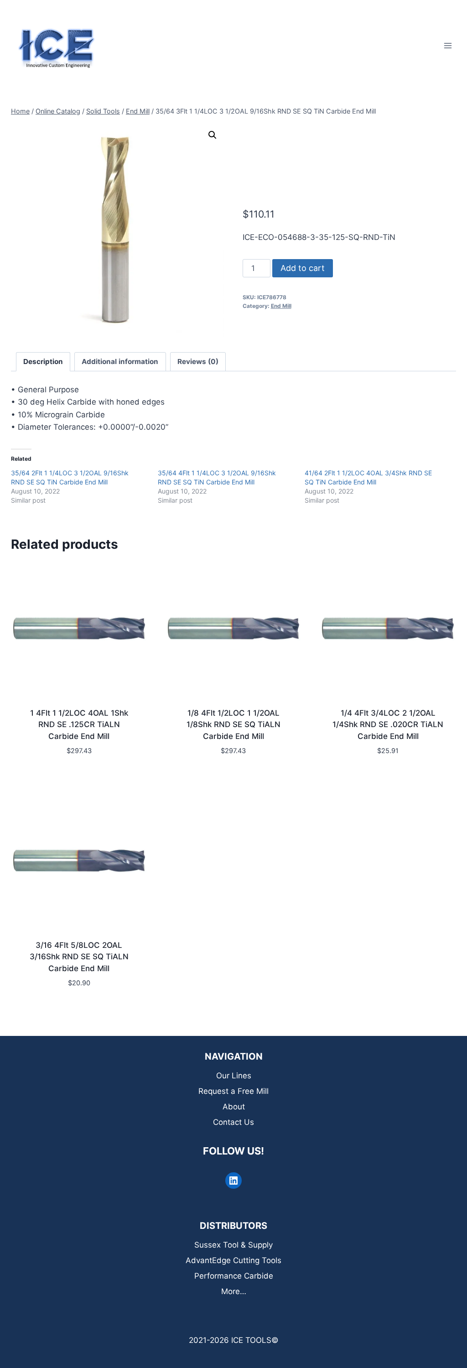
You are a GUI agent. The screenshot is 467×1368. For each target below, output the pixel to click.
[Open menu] (447, 45)
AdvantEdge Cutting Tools (233, 1260)
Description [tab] (43, 361)
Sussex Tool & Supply (233, 1244)
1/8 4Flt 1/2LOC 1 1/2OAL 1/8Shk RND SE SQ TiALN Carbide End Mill (233, 724)
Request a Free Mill (233, 1091)
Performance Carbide (233, 1275)
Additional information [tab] (120, 361)
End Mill (281, 305)
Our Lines (233, 1075)
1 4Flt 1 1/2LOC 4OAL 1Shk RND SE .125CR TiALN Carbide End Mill (79, 724)
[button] (212, 135)
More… (233, 1291)
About (234, 1106)
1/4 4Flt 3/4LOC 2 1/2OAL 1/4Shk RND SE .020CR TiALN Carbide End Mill (387, 724)
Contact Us (233, 1122)
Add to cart (302, 268)
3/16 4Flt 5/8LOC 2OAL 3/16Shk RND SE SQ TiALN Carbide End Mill (79, 957)
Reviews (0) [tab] (197, 361)
